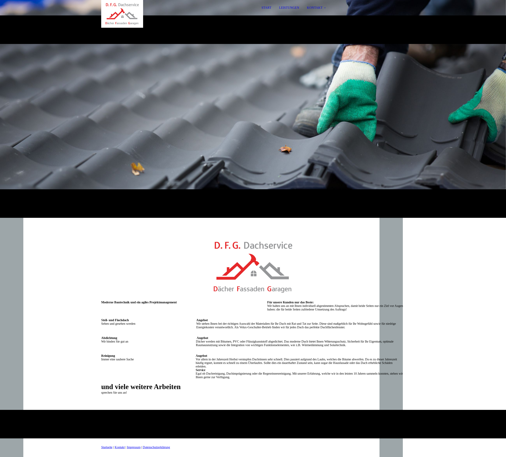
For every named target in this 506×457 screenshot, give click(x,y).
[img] (135, 14)
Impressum (134, 447)
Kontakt (120, 447)
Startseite (106, 447)
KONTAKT (315, 7)
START (266, 7)
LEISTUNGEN (289, 7)
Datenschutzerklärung (156, 447)
